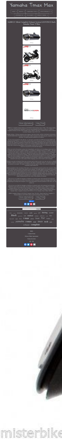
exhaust (26, 225)
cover (12, 222)
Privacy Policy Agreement (31, 236)
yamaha (20, 221)
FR (33, 241)
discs (20, 218)
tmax (40, 221)
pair (39, 213)
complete (35, 224)
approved (35, 213)
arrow (32, 218)
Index (31, 231)
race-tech (11, 218)
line (50, 216)
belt (25, 216)
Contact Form (31, 233)
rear (34, 222)
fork (51, 222)
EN (30, 241)
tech (46, 221)
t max (26, 218)
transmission (20, 213)
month (14, 213)
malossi (30, 216)
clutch (16, 218)
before (11, 213)
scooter (51, 213)
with (47, 216)
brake (48, 218)
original (26, 213)
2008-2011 (42, 216)
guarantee (20, 216)
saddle (30, 213)
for (43, 218)
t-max (29, 221)
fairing (44, 213)
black (14, 215)
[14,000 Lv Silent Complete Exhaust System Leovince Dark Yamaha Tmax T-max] (31, 35)
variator (36, 216)
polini (53, 219)
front (37, 218)
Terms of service (31, 238)
